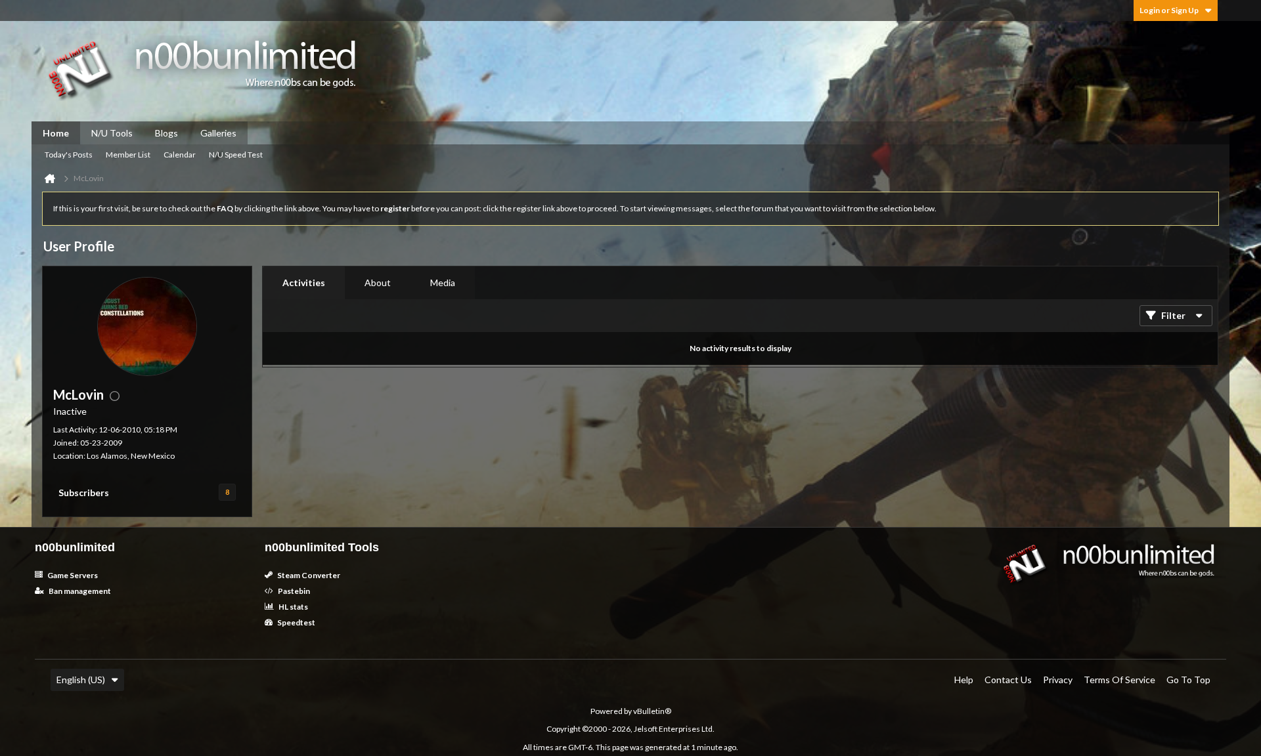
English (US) (80, 679)
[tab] (304, 282)
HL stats (292, 607)
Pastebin (293, 591)
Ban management (79, 591)
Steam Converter (308, 575)
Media (442, 282)
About (378, 282)
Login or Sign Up (1169, 10)
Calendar (180, 154)
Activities (303, 282)
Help (963, 679)
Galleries (218, 132)
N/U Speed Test (236, 154)
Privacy (1058, 679)
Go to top (1188, 679)
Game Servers (72, 575)
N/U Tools (112, 132)
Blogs (166, 132)
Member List (128, 154)
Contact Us (1008, 679)
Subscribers (83, 492)
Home (56, 132)
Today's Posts (69, 154)
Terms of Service (1119, 679)
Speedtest (295, 622)
